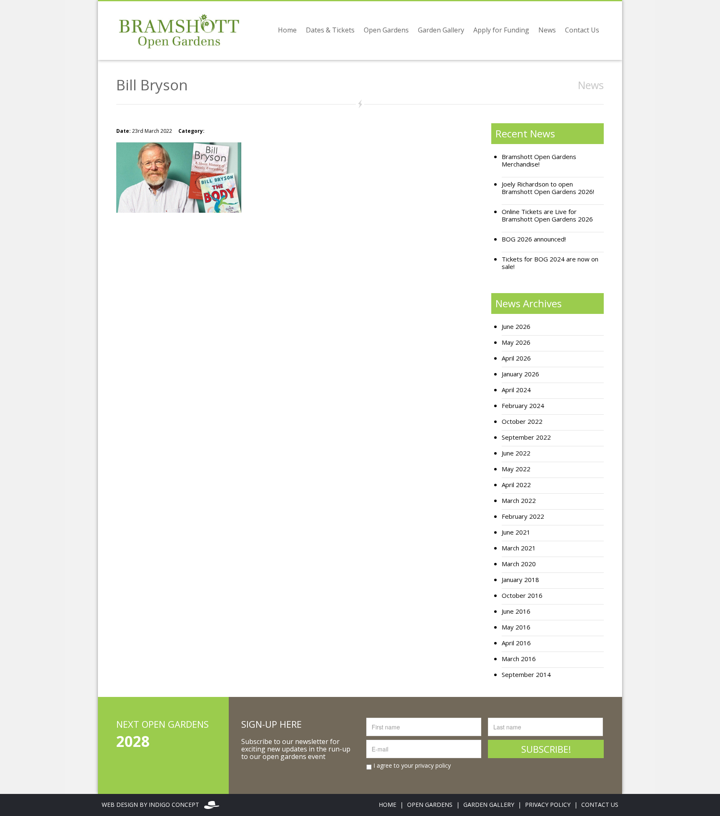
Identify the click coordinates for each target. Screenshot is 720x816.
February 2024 (523, 406)
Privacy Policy (547, 805)
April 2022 (516, 485)
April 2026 (516, 358)
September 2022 (526, 437)
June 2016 (516, 611)
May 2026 (516, 342)
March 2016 (519, 659)
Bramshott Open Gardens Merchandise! (539, 160)
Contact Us (582, 30)
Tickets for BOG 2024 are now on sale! (550, 263)
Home (287, 30)
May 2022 (516, 469)
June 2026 (516, 327)
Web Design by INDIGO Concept (153, 805)
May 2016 (516, 627)
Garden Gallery (441, 30)
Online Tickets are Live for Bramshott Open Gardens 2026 (547, 215)
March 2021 (519, 548)
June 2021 (516, 532)
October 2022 (522, 421)
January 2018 (520, 580)
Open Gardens (386, 30)
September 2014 (526, 675)
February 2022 (523, 516)
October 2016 (522, 596)
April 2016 (516, 643)
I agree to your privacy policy (411, 765)
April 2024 (516, 390)
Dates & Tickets (330, 30)
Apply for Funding (501, 30)
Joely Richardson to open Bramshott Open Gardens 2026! (548, 188)
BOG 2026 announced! (534, 239)
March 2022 (519, 501)
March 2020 (519, 564)
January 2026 (520, 374)
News (547, 30)
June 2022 (516, 453)
